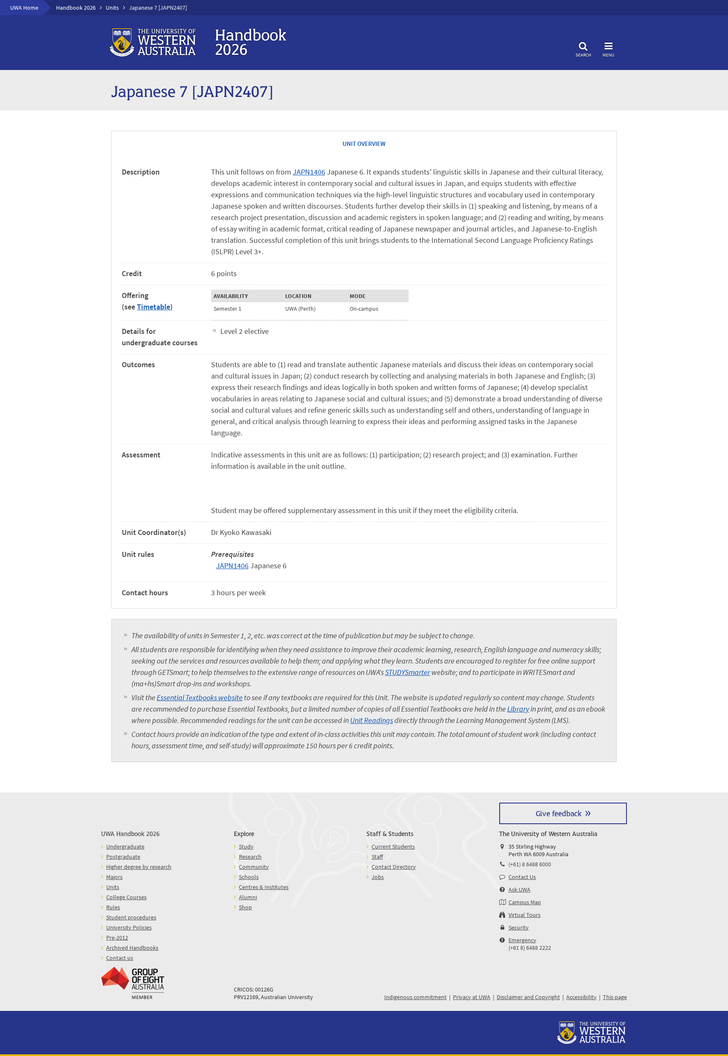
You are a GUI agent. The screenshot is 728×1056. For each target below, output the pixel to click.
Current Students (393, 846)
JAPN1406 (309, 172)
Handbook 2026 (76, 7)
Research (250, 856)
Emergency (522, 940)
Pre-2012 (117, 937)
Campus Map (525, 902)
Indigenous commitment (415, 997)
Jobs (378, 877)
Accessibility (581, 997)
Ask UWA (519, 889)
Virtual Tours (525, 915)
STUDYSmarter (407, 672)
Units (112, 7)
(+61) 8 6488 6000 (530, 864)
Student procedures (131, 917)
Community (254, 867)
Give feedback (558, 813)
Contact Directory (394, 867)
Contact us (119, 958)
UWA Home (24, 7)
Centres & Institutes (264, 887)
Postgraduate (123, 856)
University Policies (129, 927)
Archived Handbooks (132, 947)
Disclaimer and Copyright (528, 997)
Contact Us (522, 877)
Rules (113, 907)
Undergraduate (125, 846)
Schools (249, 877)
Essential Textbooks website (200, 697)
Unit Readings (371, 720)
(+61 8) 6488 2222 (530, 947)
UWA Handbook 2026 (130, 833)
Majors (114, 877)
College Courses (126, 897)
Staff (377, 856)
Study (246, 846)
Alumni (248, 897)
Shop (245, 907)
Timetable (153, 307)
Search (583, 54)
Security (519, 927)
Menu (608, 54)
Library (518, 709)
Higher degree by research (138, 867)
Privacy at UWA (471, 997)
